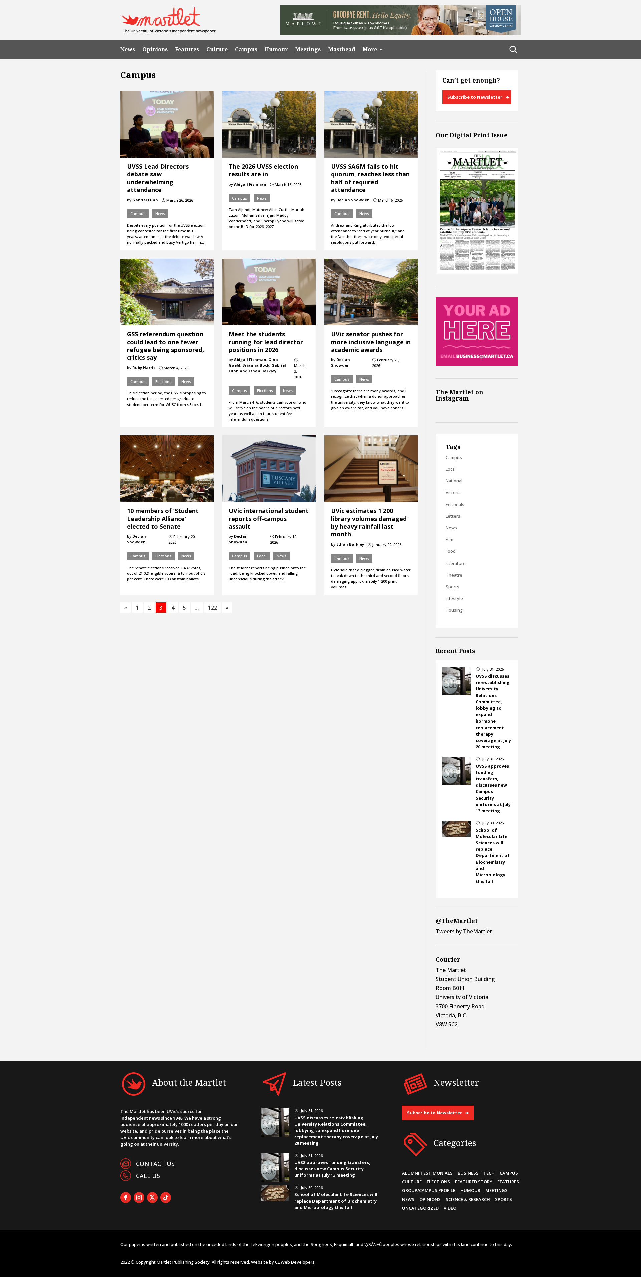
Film (449, 539)
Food (451, 551)
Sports (452, 587)
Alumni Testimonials (427, 1173)
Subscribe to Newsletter (474, 97)
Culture (217, 49)
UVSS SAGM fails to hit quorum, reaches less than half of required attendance (370, 178)
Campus (246, 49)
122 (212, 607)
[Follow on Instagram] (139, 1197)
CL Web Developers (295, 1262)
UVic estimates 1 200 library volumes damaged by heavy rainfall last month (369, 522)
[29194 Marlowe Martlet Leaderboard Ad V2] (400, 33)
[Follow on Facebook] (125, 1197)
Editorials (455, 504)
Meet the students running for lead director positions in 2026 (266, 342)
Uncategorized (420, 1208)
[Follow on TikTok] (165, 1197)
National (454, 481)
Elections (163, 381)
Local (262, 555)
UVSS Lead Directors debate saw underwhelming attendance (158, 178)
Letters (453, 516)
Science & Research (468, 1199)
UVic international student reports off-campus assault (269, 518)
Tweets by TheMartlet (464, 931)
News (127, 49)
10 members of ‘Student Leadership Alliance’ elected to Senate (163, 518)
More (370, 49)
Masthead (341, 49)
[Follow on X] (152, 1197)
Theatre (454, 575)
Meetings (308, 49)
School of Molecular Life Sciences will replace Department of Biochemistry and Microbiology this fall (493, 856)
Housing (454, 610)
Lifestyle (454, 598)
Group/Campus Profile (428, 1190)
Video (450, 1208)
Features (187, 49)
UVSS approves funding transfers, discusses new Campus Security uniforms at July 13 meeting (332, 1168)
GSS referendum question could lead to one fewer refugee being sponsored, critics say (165, 345)
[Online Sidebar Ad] (477, 364)
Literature (456, 563)
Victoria (453, 492)
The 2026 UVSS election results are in (263, 170)
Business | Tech (476, 1173)
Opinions (155, 49)
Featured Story (473, 1182)
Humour (276, 49)
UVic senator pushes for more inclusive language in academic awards (371, 342)
